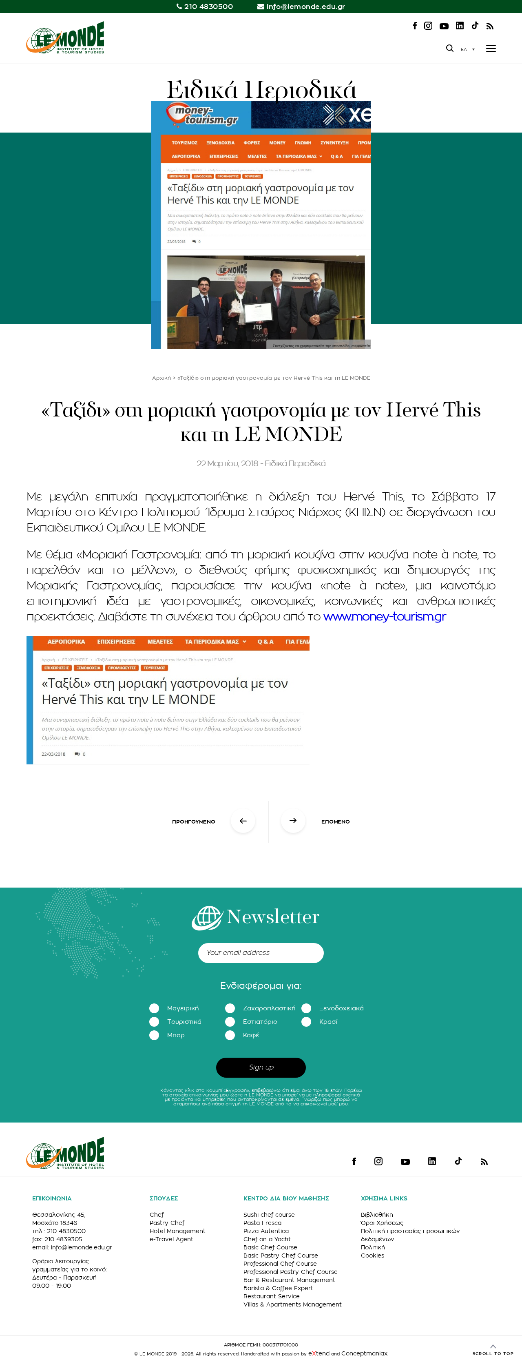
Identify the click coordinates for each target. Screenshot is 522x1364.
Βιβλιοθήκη (377, 1215)
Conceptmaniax (364, 1353)
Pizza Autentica (266, 1231)
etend (319, 1353)
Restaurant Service (271, 1296)
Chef (157, 1215)
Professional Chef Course (280, 1264)
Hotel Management (178, 1231)
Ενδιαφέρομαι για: (261, 985)
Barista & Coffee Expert (278, 1288)
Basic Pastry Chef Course (280, 1255)
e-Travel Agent (171, 1239)
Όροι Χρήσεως (382, 1223)
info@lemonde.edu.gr (306, 6)
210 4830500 (208, 6)
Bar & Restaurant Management (289, 1280)
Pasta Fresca (262, 1223)
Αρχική (161, 378)
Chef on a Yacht (267, 1239)
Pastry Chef (167, 1223)
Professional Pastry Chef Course (290, 1272)
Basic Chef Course (270, 1247)
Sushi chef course (269, 1215)
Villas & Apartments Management (292, 1304)
